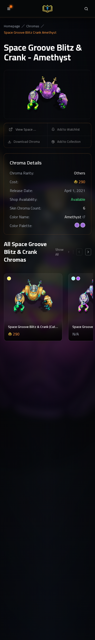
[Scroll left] (79, 251)
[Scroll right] (88, 251)
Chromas (32, 26)
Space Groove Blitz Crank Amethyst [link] (30, 32)
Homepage (12, 26)
